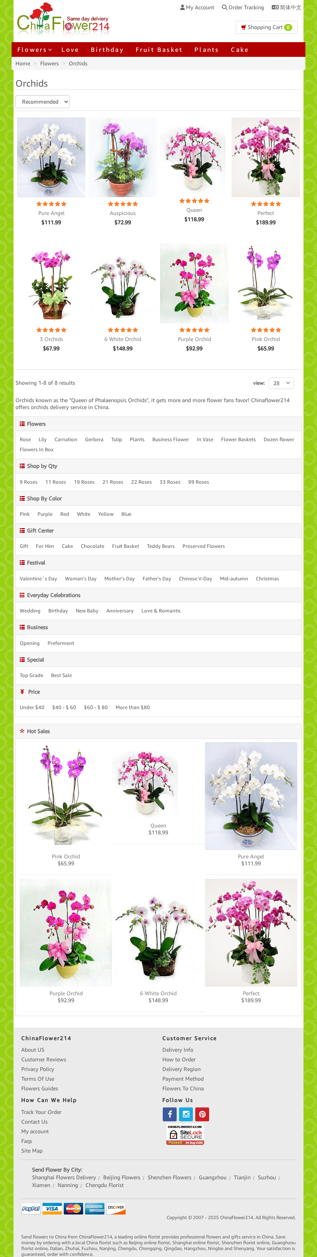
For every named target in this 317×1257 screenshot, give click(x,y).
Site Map (32, 1150)
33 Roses (170, 482)
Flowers (49, 63)
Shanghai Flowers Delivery (64, 1177)
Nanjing (107, 1248)
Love (70, 49)
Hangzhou (195, 1248)
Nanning (68, 1185)
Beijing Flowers (121, 1177)
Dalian (56, 1248)
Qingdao (173, 1248)
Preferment (61, 643)
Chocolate (92, 546)
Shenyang (243, 1248)
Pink (25, 514)
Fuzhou (89, 1248)
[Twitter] (186, 1114)
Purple (45, 514)
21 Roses (112, 482)
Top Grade (31, 675)
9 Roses (28, 482)
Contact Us (34, 1121)
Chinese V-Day (195, 579)
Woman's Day (81, 579)
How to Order (179, 1059)
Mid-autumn (234, 579)
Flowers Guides (39, 1088)
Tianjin (242, 1177)
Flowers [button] (32, 49)
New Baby (87, 611)
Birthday (107, 49)
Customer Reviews (43, 1059)
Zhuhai (72, 1248)
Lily (43, 440)
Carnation (66, 440)
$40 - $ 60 (64, 707)
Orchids (78, 63)
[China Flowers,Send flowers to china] (64, 18)
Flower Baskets (238, 440)
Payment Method (183, 1078)
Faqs (26, 1141)
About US (32, 1049)
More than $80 (133, 707)
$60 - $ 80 (96, 707)
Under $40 (32, 707)
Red (64, 514)
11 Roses (55, 482)
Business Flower (170, 440)
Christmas (267, 579)
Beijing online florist (149, 1242)
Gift (24, 546)
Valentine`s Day (38, 579)
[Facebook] (170, 1114)
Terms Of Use (37, 1078)
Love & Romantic (161, 611)
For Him (45, 546)
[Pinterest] (202, 1114)
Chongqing (150, 1248)
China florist (98, 1242)
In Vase (205, 440)
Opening (30, 643)
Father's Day (157, 579)
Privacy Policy (37, 1069)
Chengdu (127, 1248)
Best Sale (61, 675)
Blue (126, 514)
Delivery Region (181, 1069)
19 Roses (84, 482)
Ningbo (215, 1248)
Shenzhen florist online (245, 1242)
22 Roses (141, 482)
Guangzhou (213, 1177)
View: (259, 383)
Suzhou (267, 1177)
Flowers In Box (36, 450)
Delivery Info (177, 1049)
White (83, 514)
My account (35, 1131)
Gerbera (94, 440)
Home (22, 63)
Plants (206, 49)
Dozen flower (279, 440)
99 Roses (198, 482)
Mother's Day (119, 579)
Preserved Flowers (203, 546)
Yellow (106, 514)
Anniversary (120, 611)
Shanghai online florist (195, 1242)
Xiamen (41, 1185)
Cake (240, 49)
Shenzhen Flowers (169, 1177)
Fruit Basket (159, 49)
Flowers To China (183, 1088)
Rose (25, 440)
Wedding (30, 611)
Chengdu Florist (104, 1185)
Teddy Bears (161, 546)
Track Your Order (41, 1112)
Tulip (116, 440)
